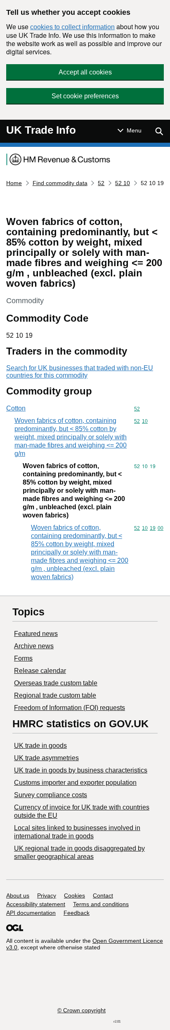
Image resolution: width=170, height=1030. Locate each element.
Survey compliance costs (50, 794)
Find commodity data (60, 183)
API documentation (31, 912)
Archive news (34, 646)
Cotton (16, 408)
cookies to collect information (72, 26)
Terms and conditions (101, 904)
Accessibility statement (35, 904)
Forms (23, 658)
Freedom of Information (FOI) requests (69, 707)
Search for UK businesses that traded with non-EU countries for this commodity (79, 371)
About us (17, 895)
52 (101, 183)
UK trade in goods (40, 745)
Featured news (36, 633)
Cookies (74, 895)
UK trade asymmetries (46, 757)
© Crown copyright (81, 1010)
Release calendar (40, 670)
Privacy (46, 895)
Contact (103, 895)
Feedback (77, 912)
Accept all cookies (85, 72)
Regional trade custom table (55, 695)
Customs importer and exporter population (75, 782)
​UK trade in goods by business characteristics (80, 770)
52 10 (122, 183)
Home (14, 183)
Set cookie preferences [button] (85, 96)
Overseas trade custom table (55, 683)
